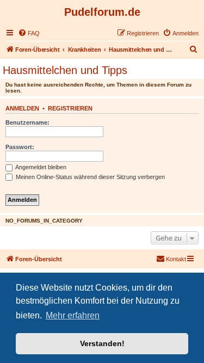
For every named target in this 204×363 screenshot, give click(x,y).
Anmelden (22, 108)
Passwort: (19, 147)
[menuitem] (29, 33)
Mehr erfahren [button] (73, 315)
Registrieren (70, 108)
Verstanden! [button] (102, 343)
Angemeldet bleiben (40, 167)
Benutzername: (27, 122)
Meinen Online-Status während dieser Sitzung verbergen (89, 177)
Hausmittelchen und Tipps (65, 70)
